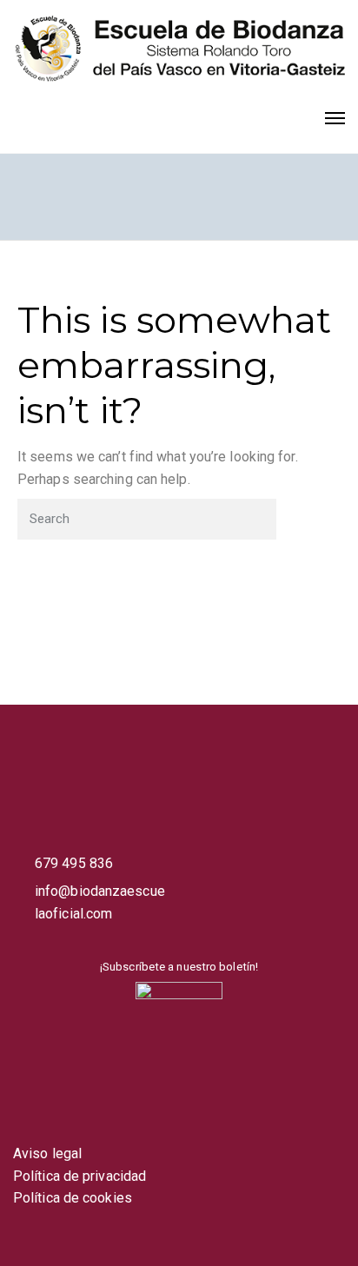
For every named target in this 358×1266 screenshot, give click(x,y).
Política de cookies (72, 1198)
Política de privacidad (79, 1176)
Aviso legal (47, 1153)
